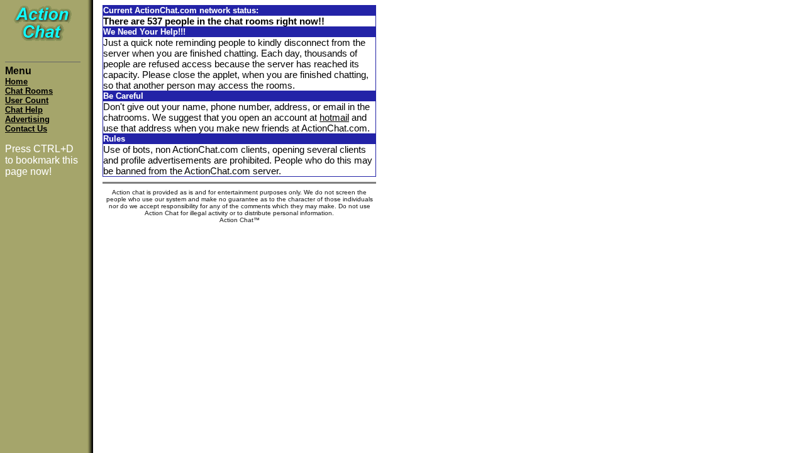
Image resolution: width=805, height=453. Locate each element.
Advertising (27, 119)
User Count (26, 100)
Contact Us (26, 128)
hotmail (334, 117)
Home (16, 81)
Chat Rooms (29, 91)
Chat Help (24, 110)
